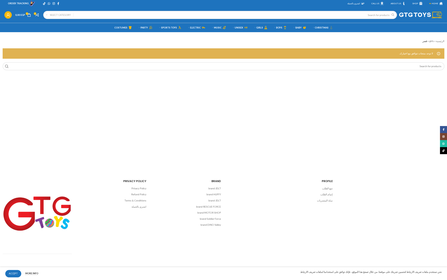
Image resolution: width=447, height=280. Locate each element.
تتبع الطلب (327, 188)
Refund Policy (138, 194)
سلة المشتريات (325, 200)
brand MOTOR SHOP (209, 212)
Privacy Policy (138, 188)
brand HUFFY (214, 194)
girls (431, 41)
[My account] (8, 14)
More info (31, 273)
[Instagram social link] (53, 3)
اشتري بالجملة (139, 206)
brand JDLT (214, 188)
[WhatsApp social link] (49, 3)
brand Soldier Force (210, 218)
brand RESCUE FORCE (208, 206)
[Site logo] (421, 14)
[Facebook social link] (58, 3)
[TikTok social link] (44, 3)
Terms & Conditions (135, 200)
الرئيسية (440, 41)
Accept (13, 273)
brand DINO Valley (211, 224)
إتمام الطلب (326, 194)
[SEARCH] (7, 66)
